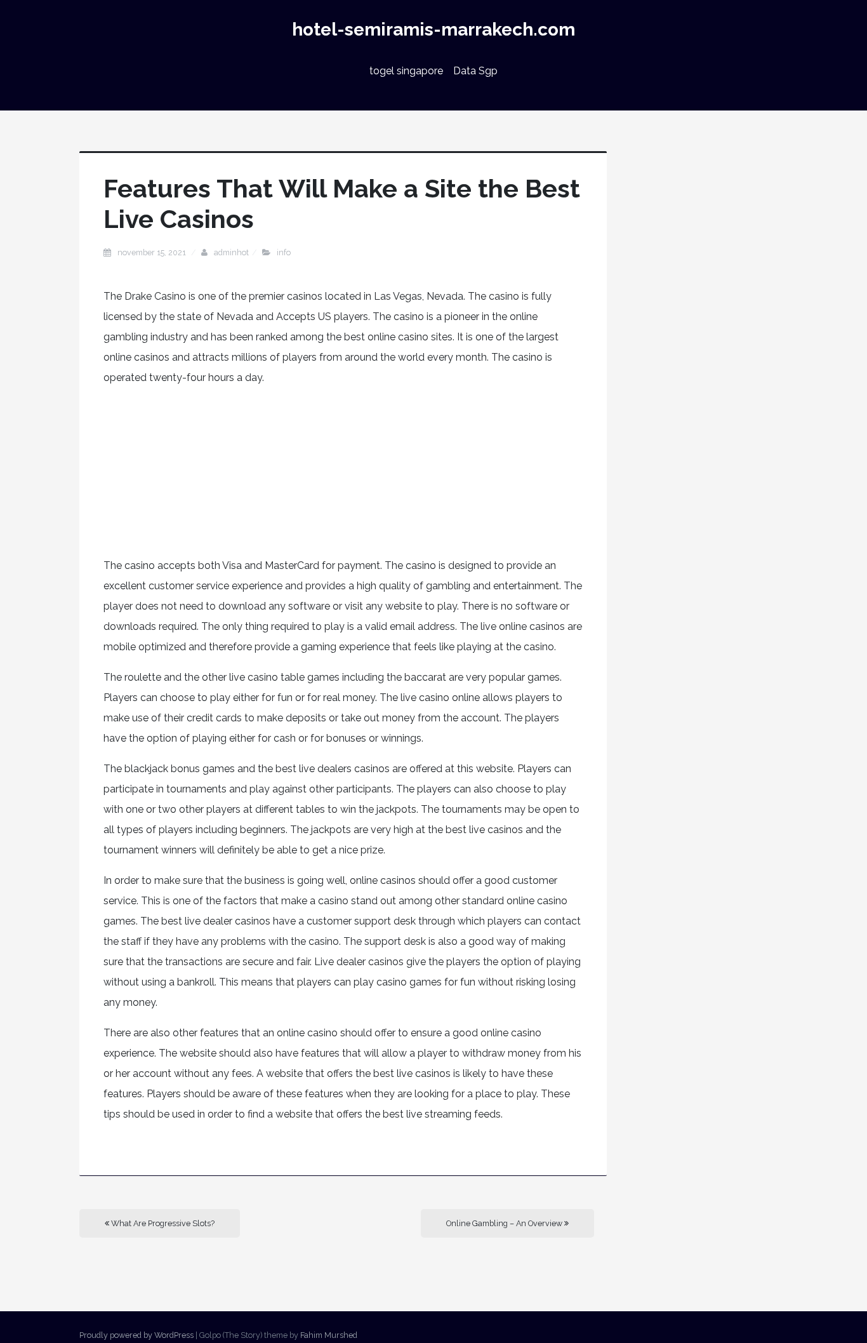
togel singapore (406, 71)
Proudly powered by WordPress (136, 1335)
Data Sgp (475, 71)
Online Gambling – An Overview (505, 1223)
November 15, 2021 (152, 252)
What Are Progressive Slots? (162, 1223)
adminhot (231, 252)
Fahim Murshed (328, 1335)
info (284, 252)
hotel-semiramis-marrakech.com (433, 29)
